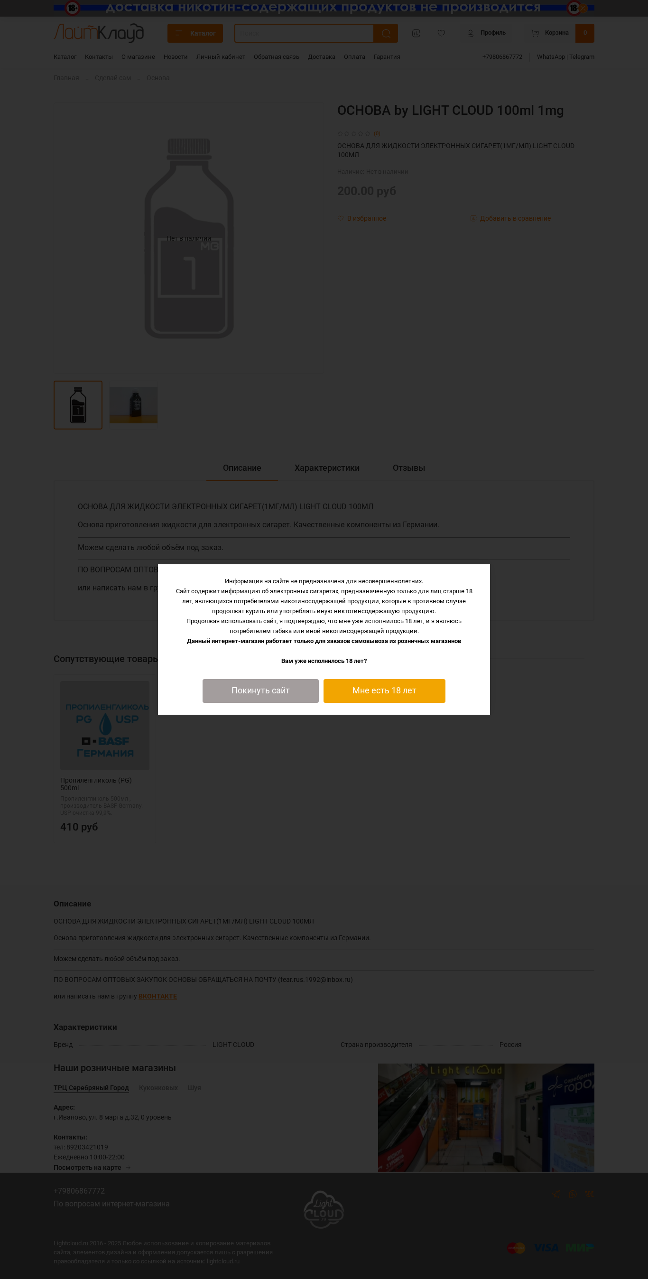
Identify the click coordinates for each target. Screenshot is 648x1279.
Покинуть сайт (260, 690)
